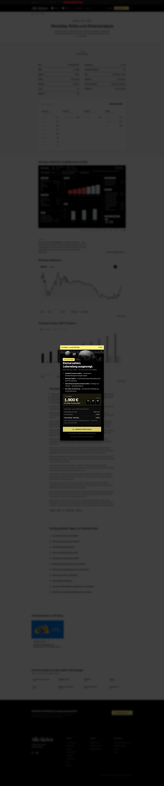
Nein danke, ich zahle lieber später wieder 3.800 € (82, 436)
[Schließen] (101, 351)
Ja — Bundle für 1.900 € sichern (82, 429)
